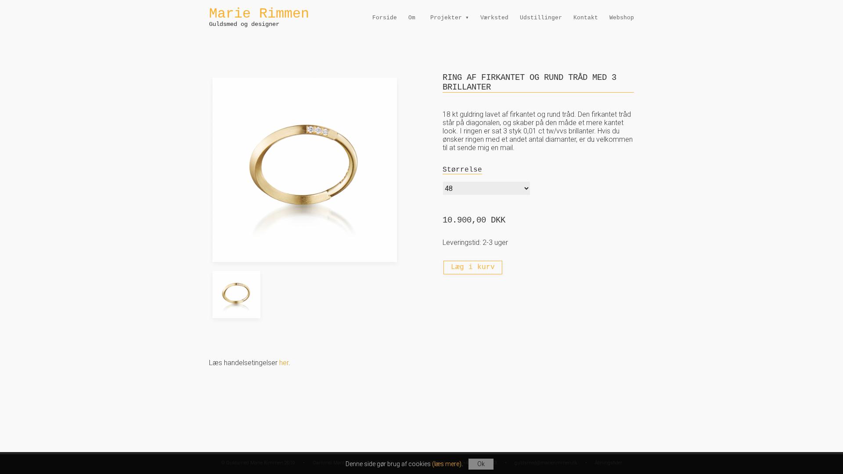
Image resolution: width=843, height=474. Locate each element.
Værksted (494, 17)
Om (411, 17)
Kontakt (585, 17)
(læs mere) (446, 463)
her (283, 363)
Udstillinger (541, 17)
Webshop (621, 17)
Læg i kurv (473, 267)
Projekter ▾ (449, 17)
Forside (384, 17)
